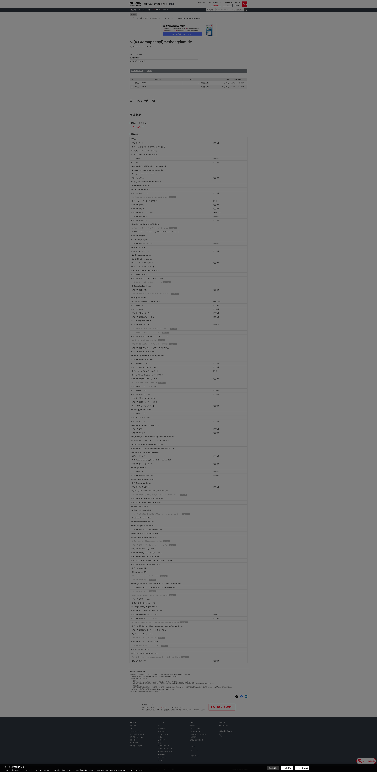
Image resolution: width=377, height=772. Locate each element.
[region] (188, 768)
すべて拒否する (286, 768)
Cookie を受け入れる (302, 768)
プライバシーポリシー (137, 770)
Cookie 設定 (272, 768)
